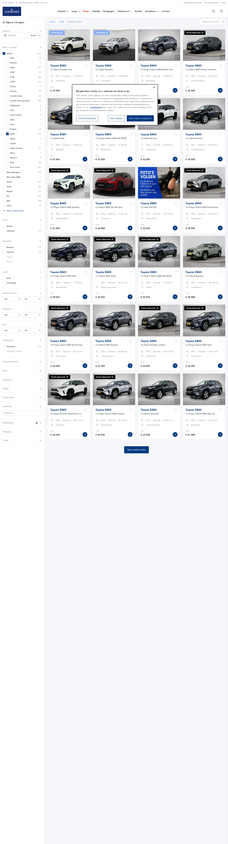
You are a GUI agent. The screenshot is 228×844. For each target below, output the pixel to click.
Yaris (12, 162)
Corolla (13, 91)
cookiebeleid (95, 107)
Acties (86, 11)
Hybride (10, 252)
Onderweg (11, 283)
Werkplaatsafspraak (192, 2)
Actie (9, 278)
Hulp (223, 2)
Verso (12, 153)
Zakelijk (96, 11)
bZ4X (12, 72)
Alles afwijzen (116, 118)
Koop (52, 87)
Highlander (15, 105)
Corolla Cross (16, 96)
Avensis (13, 63)
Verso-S (13, 158)
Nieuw (9, 226)
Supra (12, 139)
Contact (166, 11)
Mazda (10, 191)
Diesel (9, 257)
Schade (138, 11)
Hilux (12, 110)
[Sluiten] (154, 87)
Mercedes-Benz (13, 172)
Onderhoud (123, 11)
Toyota (9, 53)
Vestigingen (108, 11)
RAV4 (12, 134)
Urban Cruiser (16, 148)
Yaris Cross (15, 167)
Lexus (9, 186)
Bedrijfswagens (26, 2)
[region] (115, 104)
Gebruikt (10, 231)
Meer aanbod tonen (136, 450)
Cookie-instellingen (87, 118)
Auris (12, 58)
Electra (10, 261)
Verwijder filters (75, 22)
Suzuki (9, 182)
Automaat (11, 346)
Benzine (10, 247)
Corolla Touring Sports (20, 101)
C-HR (12, 77)
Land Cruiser (15, 115)
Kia (8, 196)
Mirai (12, 120)
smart (9, 205)
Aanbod (62, 11)
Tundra (13, 143)
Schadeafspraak (211, 2)
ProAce (13, 129)
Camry (13, 86)
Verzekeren (150, 11)
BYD (8, 201)
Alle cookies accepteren (140, 118)
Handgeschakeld (14, 351)
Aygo (12, 67)
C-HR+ (12, 82)
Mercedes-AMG (14, 177)
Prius (12, 124)
